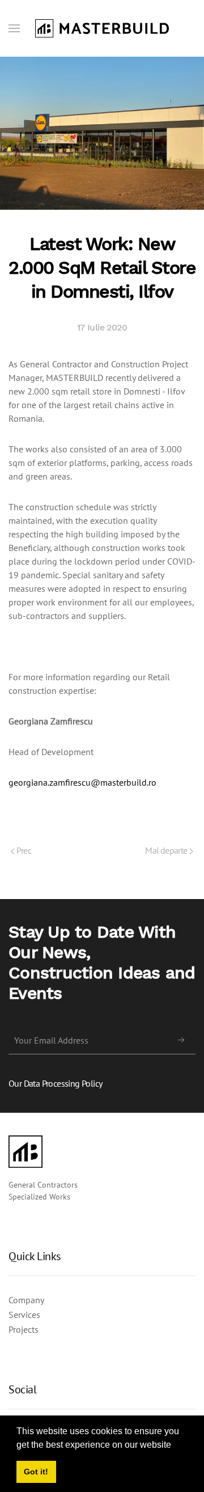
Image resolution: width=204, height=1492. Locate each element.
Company (26, 1300)
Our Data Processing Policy (55, 1083)
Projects (23, 1329)
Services (24, 1314)
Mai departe (167, 850)
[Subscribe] (181, 1040)
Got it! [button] (36, 1471)
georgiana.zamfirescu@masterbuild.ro (82, 782)
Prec (23, 850)
